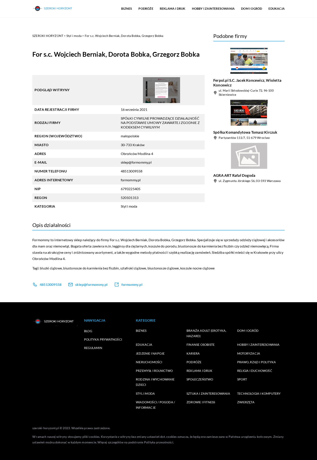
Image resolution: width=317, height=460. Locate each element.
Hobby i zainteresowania (258, 344)
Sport (242, 379)
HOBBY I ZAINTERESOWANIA (213, 8)
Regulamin (93, 348)
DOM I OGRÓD (251, 8)
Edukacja (144, 344)
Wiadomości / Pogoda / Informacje (155, 404)
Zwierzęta (245, 402)
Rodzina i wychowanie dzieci (155, 381)
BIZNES (126, 8)
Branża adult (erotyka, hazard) (206, 333)
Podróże (194, 362)
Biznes (141, 330)
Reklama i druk (199, 370)
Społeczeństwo (200, 379)
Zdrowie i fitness (201, 402)
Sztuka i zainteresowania (208, 393)
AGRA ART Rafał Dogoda (234, 175)
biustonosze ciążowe (163, 268)
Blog (88, 331)
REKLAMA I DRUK (172, 8)
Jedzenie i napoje (150, 353)
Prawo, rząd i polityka (256, 362)
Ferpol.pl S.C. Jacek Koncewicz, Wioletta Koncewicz (247, 82)
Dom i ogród (248, 330)
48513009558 (132, 171)
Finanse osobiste (201, 344)
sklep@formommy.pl (136, 162)
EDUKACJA (276, 8)
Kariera (193, 353)
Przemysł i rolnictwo (154, 370)
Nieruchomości (149, 362)
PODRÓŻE (145, 8)
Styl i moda (129, 206)
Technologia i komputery (259, 393)
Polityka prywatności (103, 339)
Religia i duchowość (254, 370)
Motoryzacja (248, 353)
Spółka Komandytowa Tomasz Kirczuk (245, 132)
